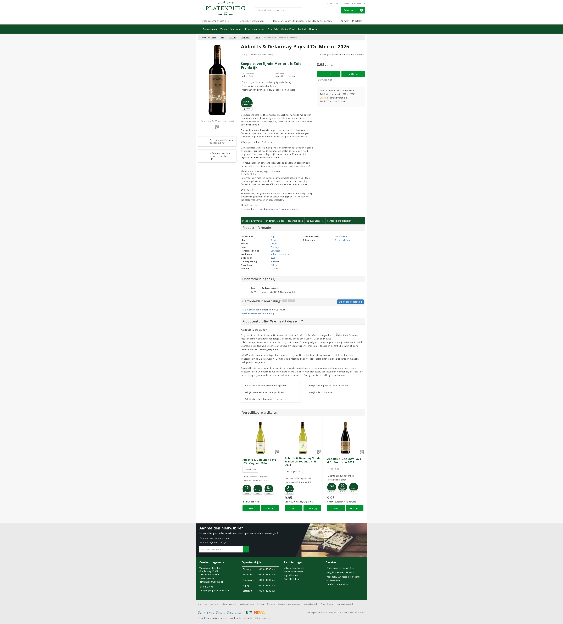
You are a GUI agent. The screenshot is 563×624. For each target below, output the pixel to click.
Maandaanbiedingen (294, 571)
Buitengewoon (294, 471)
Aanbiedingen (210, 28)
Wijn (222, 37)
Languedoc (245, 37)
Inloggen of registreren (208, 604)
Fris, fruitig (334, 468)
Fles (329, 73)
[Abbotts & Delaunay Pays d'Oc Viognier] (260, 437)
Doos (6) (353, 73)
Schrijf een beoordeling (350, 301)
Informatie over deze (266, 385)
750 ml (274, 265)
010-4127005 (333, 3)
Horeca (313, 28)
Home (213, 37)
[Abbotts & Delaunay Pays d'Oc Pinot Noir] (345, 437)
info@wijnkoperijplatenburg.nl (214, 590)
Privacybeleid (327, 604)
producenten (321, 392)
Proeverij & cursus (254, 28)
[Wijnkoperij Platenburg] (225, 8)
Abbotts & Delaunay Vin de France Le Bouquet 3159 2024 (302, 461)
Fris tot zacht (251, 469)
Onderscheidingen (274, 220)
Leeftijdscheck (310, 604)
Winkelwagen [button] (353, 10)
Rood (257, 37)
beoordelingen (263, 618)
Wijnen (223, 28)
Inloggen (345, 3)
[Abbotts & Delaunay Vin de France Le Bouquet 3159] (303, 437)
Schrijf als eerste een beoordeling (257, 54)
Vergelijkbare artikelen (339, 220)
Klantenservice (358, 3)
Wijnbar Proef (288, 28)
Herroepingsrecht (345, 604)
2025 (273, 257)
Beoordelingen (295, 220)
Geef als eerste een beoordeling (258, 313)
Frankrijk (232, 37)
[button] (247, 489)
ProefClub (272, 28)
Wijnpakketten (291, 575)
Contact (302, 28)
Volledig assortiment (294, 568)
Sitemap (271, 604)
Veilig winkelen (247, 604)
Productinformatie (252, 220)
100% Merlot (341, 236)
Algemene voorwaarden (289, 604)
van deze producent (264, 392)
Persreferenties (291, 579)
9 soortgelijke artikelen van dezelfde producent (342, 54)
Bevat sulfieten (342, 240)
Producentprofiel (315, 220)
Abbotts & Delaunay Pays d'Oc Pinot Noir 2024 (344, 460)
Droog (274, 243)
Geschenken (236, 28)
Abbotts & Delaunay (281, 254)
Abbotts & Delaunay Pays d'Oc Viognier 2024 (259, 461)
